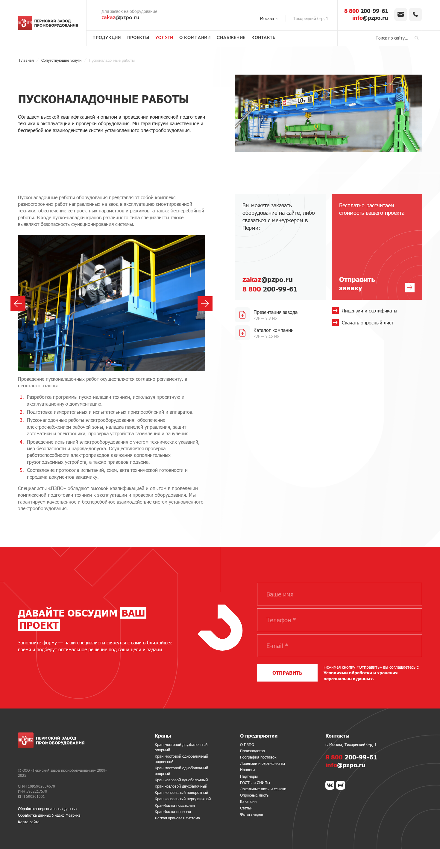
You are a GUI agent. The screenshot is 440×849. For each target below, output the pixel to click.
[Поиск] (417, 38)
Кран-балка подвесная (175, 805)
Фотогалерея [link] (251, 814)
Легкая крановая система (177, 817)
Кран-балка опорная (173, 811)
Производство (252, 750)
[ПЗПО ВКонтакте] (329, 785)
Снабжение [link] (231, 38)
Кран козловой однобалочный (181, 779)
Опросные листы (254, 795)
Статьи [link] (246, 808)
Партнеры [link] (249, 776)
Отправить (287, 673)
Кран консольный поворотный (181, 792)
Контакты (264, 38)
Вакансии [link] (248, 801)
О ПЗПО (247, 744)
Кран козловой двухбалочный (181, 786)
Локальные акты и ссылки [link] (263, 788)
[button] (109, 362)
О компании (195, 38)
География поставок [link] (258, 757)
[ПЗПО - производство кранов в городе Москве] (48, 23)
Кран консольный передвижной (183, 798)
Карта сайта (29, 821)
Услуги (164, 38)
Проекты (138, 38)
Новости (247, 769)
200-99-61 (366, 10)
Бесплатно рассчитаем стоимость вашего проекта (371, 247)
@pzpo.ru (120, 18)
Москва (267, 18)
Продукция (106, 38)
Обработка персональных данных (47, 808)
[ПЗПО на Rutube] (340, 785)
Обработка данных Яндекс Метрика (49, 815)
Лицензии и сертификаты (262, 763)
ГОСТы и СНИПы (255, 782)
